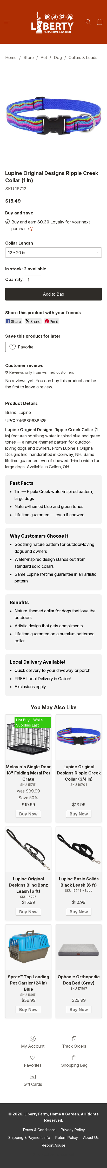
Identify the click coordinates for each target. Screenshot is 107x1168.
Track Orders (74, 1046)
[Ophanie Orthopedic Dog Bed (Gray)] (79, 947)
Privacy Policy (73, 1130)
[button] (53, 22)
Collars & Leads (83, 57)
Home (11, 57)
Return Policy (66, 1137)
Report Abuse (53, 1145)
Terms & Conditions (39, 1130)
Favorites (33, 1065)
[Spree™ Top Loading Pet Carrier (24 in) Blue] (28, 947)
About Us (91, 1137)
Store (28, 57)
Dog (58, 57)
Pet (44, 57)
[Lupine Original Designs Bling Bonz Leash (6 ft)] (28, 849)
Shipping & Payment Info (29, 1137)
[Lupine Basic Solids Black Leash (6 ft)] (79, 849)
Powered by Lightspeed (53, 1154)
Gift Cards (33, 1084)
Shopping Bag (74, 1065)
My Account (32, 1046)
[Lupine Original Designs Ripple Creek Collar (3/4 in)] (79, 737)
